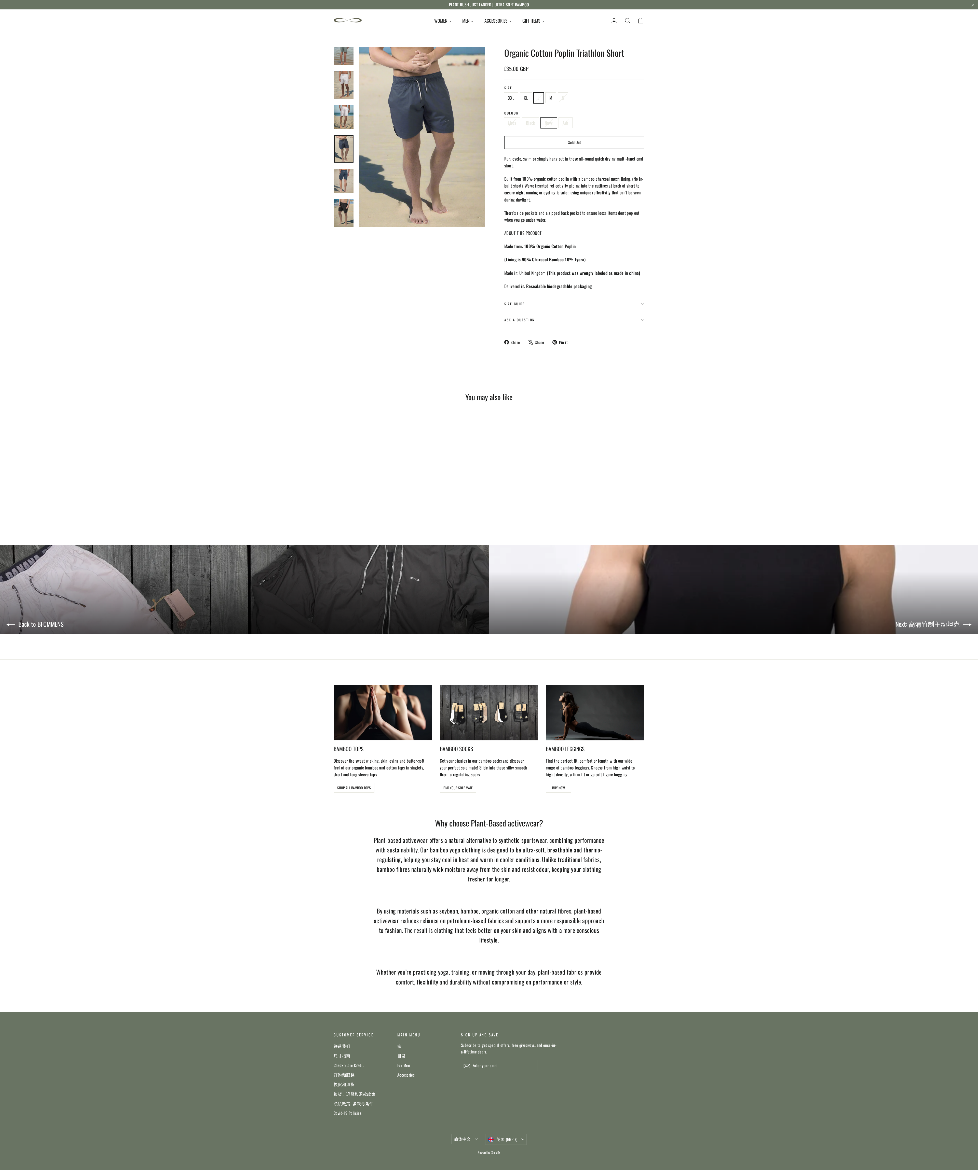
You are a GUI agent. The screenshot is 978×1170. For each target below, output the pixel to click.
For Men (403, 1065)
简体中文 (462, 1139)
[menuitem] (443, 20)
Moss (512, 123)
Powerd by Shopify (489, 1152)
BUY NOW (558, 787)
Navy (549, 123)
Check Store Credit (349, 1065)
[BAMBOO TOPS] (383, 712)
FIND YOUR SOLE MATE (458, 787)
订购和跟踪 (344, 1075)
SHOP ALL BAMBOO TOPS (354, 787)
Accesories (406, 1075)
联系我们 (342, 1046)
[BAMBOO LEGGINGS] (595, 712)
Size (508, 88)
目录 (401, 1056)
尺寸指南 (342, 1056)
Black (530, 123)
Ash (565, 123)
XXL (511, 98)
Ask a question (519, 319)
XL (526, 98)
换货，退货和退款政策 (354, 1094)
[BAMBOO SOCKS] (489, 712)
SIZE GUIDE (514, 303)
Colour (511, 113)
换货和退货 (344, 1084)
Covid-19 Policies (347, 1113)
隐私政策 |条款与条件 (354, 1104)
